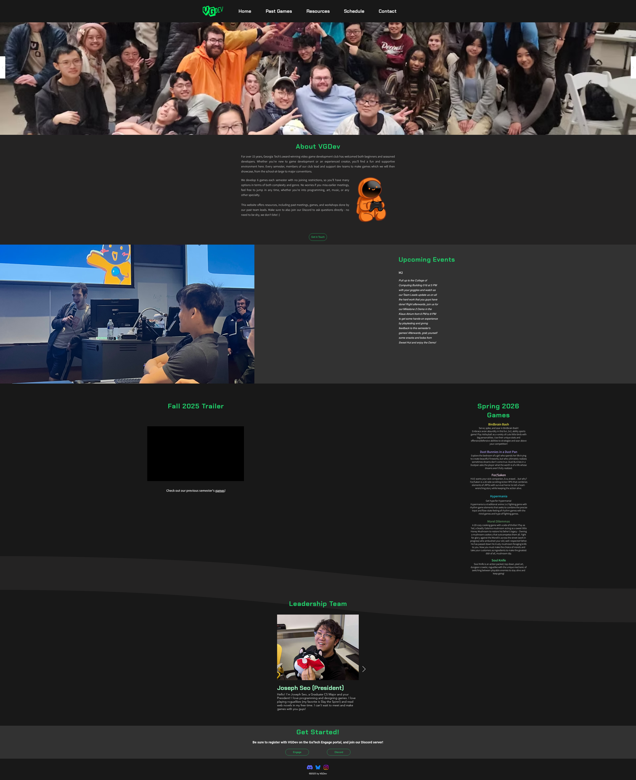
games (220, 490)
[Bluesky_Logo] (318, 767)
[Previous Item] (272, 669)
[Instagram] (326, 767)
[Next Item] (364, 669)
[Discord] (310, 767)
